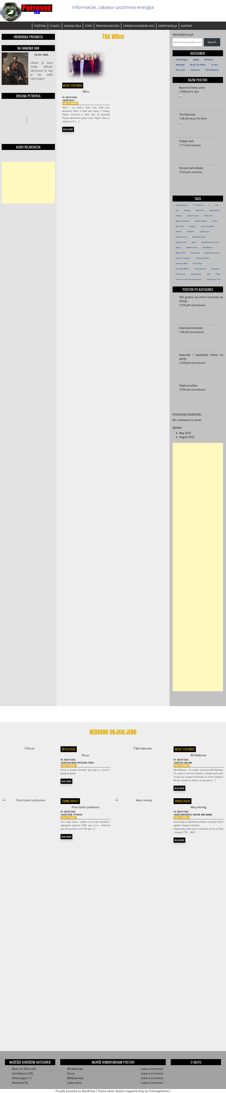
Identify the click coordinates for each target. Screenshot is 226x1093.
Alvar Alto (180, 226)
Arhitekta (190, 232)
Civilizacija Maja (202, 258)
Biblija (196, 60)
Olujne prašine (188, 385)
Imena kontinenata (191, 328)
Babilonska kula (198, 237)
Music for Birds (73, 85)
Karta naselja (167, 26)
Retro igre (180, 70)
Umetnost (195, 70)
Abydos (179, 216)
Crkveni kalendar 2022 (139, 26)
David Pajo (197, 263)
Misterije (208, 60)
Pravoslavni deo (107, 26)
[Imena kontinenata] (200, 342)
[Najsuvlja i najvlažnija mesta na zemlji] (200, 372)
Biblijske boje (191, 247)
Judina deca (74, 1083)
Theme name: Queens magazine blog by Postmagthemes (133, 1091)
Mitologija (180, 65)
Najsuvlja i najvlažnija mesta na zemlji (201, 357)
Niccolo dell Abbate (191, 168)
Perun (85, 755)
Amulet (178, 232)
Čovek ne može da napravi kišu (188, 279)
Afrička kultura (201, 221)
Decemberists (200, 269)
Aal (216, 205)
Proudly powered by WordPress (75, 1091)
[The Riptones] (201, 128)
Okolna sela (72, 26)
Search (212, 42)
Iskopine (196, 814)
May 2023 (185, 433)
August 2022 (187, 437)
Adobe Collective (182, 221)
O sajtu (55, 26)
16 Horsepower (182, 205)
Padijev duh (186, 141)
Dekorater (215, 269)
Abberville (200, 210)
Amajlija (192, 226)
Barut (194, 242)
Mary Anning (198, 807)
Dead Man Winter (182, 269)
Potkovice (77, 814)
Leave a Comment (70, 103)
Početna (40, 26)
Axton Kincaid (181, 237)
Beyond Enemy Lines (192, 87)
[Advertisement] (28, 182)
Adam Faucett (192, 216)
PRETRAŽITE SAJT (183, 35)
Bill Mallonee (208, 247)
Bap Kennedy (181, 242)
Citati (88, 26)
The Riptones (187, 114)
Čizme (218, 274)
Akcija (214, 221)
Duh (208, 274)
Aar (177, 210)
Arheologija (182, 60)
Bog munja (195, 253)
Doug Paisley (196, 274)
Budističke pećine (212, 253)
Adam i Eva (208, 216)
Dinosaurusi (180, 274)
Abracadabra (214, 210)
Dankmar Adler (182, 263)
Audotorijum (204, 232)
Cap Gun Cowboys (183, 258)
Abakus (187, 210)
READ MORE (68, 129)
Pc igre (214, 65)
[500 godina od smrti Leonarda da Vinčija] (200, 315)
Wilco (86, 91)
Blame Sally (180, 253)
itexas (74, 97)
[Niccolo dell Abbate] (200, 182)
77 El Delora (198, 205)
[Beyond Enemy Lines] (201, 101)
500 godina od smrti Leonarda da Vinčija (201, 299)
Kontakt (186, 26)
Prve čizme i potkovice (85, 807)
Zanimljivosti (212, 70)
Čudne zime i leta (214, 279)
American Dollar (207, 226)
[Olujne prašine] (200, 399)
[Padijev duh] (200, 155)
